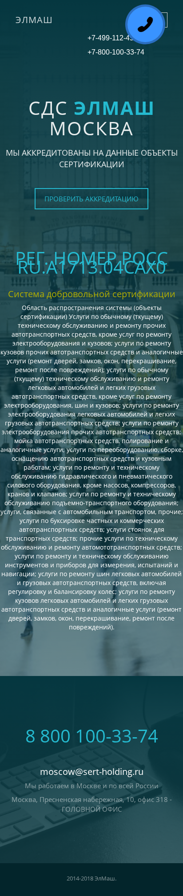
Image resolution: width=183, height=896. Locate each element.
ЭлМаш (34, 20)
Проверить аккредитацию (91, 198)
